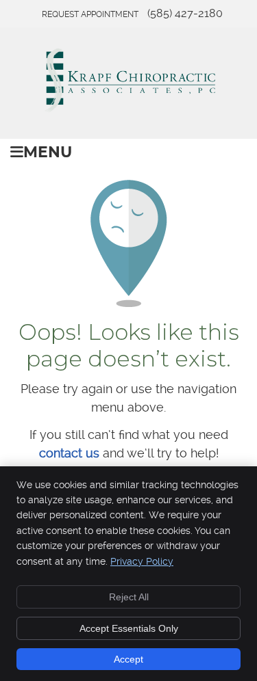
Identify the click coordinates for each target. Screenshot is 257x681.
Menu (47, 153)
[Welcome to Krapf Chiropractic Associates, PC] (128, 109)
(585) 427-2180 (185, 13)
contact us (69, 453)
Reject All (129, 596)
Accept (128, 659)
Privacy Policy (141, 561)
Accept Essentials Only (128, 628)
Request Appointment (90, 14)
